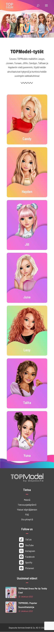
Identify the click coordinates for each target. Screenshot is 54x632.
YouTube (29, 545)
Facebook (30, 556)
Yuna (27, 455)
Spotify (28, 562)
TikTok (28, 539)
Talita (27, 402)
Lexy (27, 349)
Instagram (30, 550)
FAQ (27, 514)
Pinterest (29, 568)
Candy (27, 138)
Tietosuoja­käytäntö (27, 504)
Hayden (27, 191)
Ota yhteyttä (27, 519)
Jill (27, 244)
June (27, 297)
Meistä (27, 499)
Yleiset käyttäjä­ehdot (27, 509)
